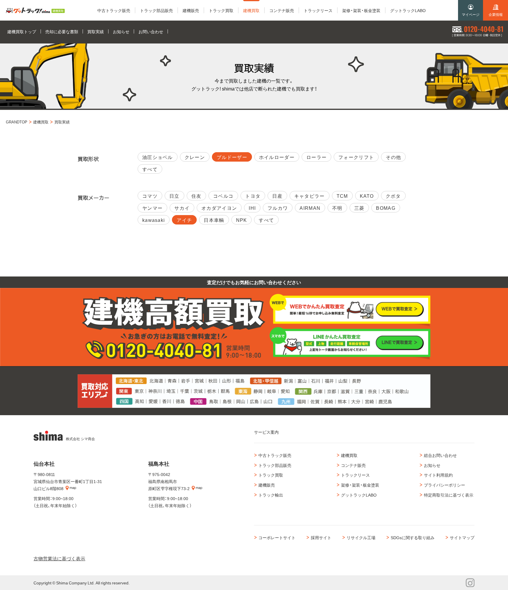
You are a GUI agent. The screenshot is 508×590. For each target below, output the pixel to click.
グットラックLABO (359, 495)
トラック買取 (270, 475)
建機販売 (266, 485)
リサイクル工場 (361, 537)
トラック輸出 (270, 495)
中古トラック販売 (274, 455)
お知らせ (432, 465)
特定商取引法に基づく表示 (448, 495)
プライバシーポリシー (444, 485)
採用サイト (321, 537)
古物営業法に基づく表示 (59, 558)
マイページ (470, 14)
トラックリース (355, 475)
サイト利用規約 (438, 475)
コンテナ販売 (353, 465)
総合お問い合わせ (440, 455)
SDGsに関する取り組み (413, 537)
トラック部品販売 (274, 465)
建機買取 (349, 455)
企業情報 (496, 14)
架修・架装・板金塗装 (360, 485)
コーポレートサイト (276, 537)
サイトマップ (462, 537)
